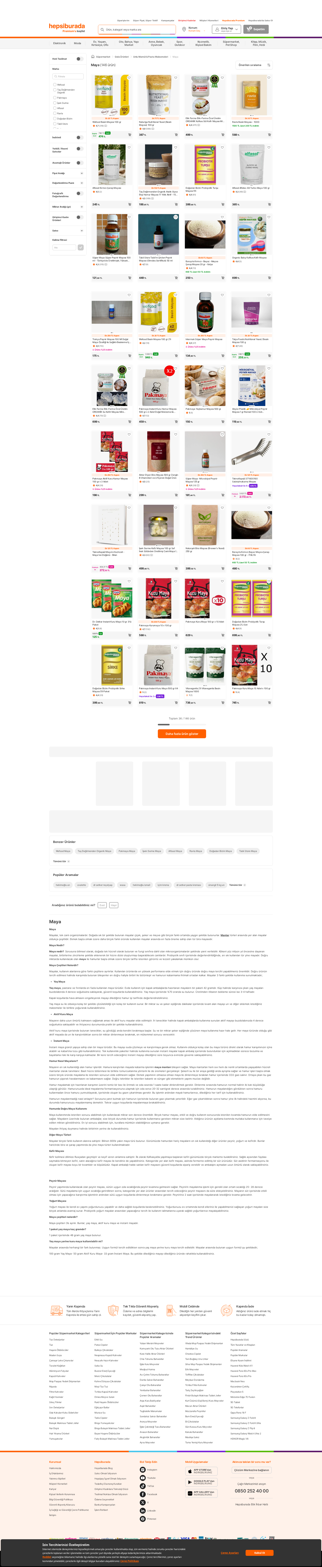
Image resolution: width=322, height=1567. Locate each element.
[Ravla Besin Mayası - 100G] (251, 95)
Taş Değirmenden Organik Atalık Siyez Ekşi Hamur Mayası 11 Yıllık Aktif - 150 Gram (158, 193)
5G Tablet (235, 1402)
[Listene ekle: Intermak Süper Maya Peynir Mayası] (222, 295)
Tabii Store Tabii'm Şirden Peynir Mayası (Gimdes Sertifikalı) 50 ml (156, 259)
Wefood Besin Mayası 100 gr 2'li (155, 339)
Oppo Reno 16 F (238, 1412)
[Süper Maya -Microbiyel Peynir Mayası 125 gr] (205, 452)
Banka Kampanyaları (104, 1504)
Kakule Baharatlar (194, 1432)
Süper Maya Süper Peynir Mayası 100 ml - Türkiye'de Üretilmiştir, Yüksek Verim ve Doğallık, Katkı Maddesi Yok (111, 259)
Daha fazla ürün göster (182, 734)
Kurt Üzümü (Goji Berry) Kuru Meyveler (204, 1400)
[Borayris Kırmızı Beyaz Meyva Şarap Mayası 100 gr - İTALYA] (251, 525)
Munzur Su (99, 1412)
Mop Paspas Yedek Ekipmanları (64, 1381)
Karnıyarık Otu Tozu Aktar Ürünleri (156, 1348)
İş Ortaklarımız (56, 1473)
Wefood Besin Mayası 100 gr (106, 122)
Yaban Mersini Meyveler (152, 1343)
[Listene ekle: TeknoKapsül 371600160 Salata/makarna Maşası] (269, 434)
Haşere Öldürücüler (58, 1350)
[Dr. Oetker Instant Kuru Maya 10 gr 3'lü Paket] (112, 599)
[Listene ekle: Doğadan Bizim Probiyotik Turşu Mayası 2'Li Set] (269, 581)
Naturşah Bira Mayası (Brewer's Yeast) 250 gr (205, 550)
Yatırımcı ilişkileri (57, 1478)
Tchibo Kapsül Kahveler (106, 1391)
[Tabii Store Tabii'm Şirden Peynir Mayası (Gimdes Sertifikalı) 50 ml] (158, 234)
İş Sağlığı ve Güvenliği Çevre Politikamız (69, 1509)
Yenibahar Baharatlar (150, 1390)
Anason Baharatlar (149, 1432)
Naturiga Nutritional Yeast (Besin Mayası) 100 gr (155, 123)
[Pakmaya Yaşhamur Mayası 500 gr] (205, 386)
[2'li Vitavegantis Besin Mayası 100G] (205, 665)
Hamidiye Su (191, 1348)
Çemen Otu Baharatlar (151, 1395)
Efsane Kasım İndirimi (241, 1360)
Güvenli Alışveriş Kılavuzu (62, 1504)
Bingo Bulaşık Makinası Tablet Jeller (112, 1428)
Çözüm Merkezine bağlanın (251, 1470)
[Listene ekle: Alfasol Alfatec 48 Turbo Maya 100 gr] (269, 147)
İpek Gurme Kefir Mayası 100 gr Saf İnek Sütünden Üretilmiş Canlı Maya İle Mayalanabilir (158, 550)
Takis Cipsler (100, 1417)
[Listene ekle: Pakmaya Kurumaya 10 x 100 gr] (175, 581)
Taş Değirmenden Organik (66, 91)
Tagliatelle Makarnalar (151, 1411)
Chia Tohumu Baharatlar (152, 1359)
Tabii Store (62, 123)
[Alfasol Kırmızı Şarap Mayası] (112, 165)
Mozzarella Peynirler (195, 1411)
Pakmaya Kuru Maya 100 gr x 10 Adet (205, 621)
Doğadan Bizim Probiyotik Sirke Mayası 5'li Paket (108, 690)
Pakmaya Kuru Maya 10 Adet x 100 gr (251, 688)
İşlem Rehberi (101, 1509)
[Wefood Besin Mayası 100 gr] (112, 95)
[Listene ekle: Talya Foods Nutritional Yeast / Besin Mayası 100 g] (269, 295)
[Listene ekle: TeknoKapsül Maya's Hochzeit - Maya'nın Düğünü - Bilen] (129, 508)
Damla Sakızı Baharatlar (152, 1379)
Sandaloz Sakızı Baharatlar (153, 1416)
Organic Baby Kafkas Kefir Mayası (249, 257)
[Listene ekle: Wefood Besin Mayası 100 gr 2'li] (175, 295)
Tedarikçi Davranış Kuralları (108, 1483)
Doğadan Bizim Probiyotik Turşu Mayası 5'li (202, 189)
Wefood (61, 84)
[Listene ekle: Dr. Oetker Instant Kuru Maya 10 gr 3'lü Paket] (129, 581)
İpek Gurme (63, 102)
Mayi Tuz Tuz (101, 1386)
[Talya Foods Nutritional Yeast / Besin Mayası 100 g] (251, 312)
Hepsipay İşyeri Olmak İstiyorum (110, 1478)
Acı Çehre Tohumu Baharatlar (154, 1374)
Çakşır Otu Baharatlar (150, 1385)
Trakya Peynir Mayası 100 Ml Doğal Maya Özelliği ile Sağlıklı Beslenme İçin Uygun (111, 341)
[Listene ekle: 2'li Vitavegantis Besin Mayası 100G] (222, 648)
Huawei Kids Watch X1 (242, 1365)
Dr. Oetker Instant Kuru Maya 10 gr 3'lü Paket (111, 623)
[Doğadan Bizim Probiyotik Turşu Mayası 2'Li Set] (251, 599)
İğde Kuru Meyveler (149, 1364)
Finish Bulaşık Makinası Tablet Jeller (203, 1395)
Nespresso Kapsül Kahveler (108, 1355)
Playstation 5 (237, 1391)
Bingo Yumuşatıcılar (104, 1423)
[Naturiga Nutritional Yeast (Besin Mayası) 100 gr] (158, 95)
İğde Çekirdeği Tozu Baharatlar (155, 1426)
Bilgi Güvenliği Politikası (61, 1499)
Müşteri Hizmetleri (209, 20)
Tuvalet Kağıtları (57, 1365)
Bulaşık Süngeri (57, 1417)
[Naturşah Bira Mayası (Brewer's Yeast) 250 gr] (205, 525)
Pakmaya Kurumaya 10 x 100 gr (155, 625)
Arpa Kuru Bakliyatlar (150, 1400)
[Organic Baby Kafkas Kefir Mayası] (251, 234)
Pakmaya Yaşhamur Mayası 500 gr (203, 408)
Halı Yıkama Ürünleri (59, 1433)
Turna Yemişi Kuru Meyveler (199, 1442)
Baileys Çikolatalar (103, 1350)
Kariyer (52, 1489)
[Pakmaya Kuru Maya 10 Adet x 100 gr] (251, 665)
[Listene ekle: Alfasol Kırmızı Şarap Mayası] (129, 147)
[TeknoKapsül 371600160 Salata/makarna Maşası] (251, 452)
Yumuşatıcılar (56, 1438)
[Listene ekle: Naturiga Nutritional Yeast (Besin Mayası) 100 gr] (175, 77)
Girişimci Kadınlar (187, 20)
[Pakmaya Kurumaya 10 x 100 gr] (158, 599)
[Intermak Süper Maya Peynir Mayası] (205, 312)
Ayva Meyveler (147, 1442)
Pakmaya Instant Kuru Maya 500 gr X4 (158, 688)
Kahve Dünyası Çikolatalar (107, 1381)
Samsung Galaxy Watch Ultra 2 (246, 1433)
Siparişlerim (123, 20)
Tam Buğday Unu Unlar (196, 1359)
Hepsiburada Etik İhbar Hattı (251, 1504)
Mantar (225, 935)
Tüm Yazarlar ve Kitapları (243, 1344)
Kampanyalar (167, 20)
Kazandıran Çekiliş (240, 1386)
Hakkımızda (55, 1468)
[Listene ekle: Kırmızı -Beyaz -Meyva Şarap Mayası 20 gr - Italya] (222, 217)
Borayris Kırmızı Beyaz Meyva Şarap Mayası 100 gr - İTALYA (250, 553)
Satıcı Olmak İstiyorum (105, 1473)
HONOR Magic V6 (239, 1438)
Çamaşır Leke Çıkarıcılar (61, 1360)
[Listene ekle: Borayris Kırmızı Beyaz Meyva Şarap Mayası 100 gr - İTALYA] (269, 508)
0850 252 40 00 (252, 1491)
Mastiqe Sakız (192, 1437)
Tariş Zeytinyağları (194, 1390)
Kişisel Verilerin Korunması (62, 1494)
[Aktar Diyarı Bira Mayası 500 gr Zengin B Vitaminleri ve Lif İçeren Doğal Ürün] (158, 452)
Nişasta (53, 1386)
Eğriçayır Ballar (101, 1407)
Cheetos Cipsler (193, 1353)
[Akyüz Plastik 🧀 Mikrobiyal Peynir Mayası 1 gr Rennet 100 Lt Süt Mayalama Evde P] (251, 386)
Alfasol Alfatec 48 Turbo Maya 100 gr (251, 188)
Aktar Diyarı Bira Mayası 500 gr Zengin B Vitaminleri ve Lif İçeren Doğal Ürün (158, 476)
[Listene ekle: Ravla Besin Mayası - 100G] (269, 77)
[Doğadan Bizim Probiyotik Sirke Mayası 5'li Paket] (112, 665)
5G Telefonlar (237, 1407)
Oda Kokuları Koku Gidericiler (63, 1412)
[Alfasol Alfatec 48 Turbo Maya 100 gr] (251, 165)
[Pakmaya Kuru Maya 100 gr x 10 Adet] (205, 599)
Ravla (60, 113)
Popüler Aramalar (239, 1350)
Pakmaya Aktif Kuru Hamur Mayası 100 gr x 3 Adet (110, 480)
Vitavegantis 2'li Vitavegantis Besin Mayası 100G (203, 690)
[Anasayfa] (93, 57)
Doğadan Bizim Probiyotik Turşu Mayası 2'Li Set (248, 623)
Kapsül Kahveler (57, 1376)
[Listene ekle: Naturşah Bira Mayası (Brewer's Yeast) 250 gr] (222, 508)
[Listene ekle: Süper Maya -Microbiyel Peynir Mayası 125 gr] (222, 434)
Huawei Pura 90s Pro (241, 1376)
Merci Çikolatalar (102, 1376)
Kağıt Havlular (56, 1397)
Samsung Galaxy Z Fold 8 (243, 1417)
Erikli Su (98, 1339)
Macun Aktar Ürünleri (195, 1406)
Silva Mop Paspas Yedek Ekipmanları (203, 1364)
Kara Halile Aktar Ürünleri (152, 1353)
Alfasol (60, 108)
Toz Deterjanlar (56, 1339)
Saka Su (98, 1365)
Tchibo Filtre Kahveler (196, 1385)
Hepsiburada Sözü (240, 1339)
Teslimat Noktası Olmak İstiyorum (110, 1494)
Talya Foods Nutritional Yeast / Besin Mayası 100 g (250, 341)
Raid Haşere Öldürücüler (106, 1402)
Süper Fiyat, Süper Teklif (145, 20)
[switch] (80, 59)
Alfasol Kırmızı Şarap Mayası (106, 188)
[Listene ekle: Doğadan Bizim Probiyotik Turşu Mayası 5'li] (222, 147)
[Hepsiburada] (67, 26)
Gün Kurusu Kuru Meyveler (198, 1426)
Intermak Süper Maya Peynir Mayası (204, 339)
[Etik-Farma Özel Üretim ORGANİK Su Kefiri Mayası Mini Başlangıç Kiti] (112, 386)
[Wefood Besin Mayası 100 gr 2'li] (158, 312)
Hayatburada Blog (103, 1468)
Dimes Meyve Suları (104, 1397)
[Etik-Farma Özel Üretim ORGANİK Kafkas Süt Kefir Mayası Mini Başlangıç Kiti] (205, 95)
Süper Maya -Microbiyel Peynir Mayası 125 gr (201, 480)
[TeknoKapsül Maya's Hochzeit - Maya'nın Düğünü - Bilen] (112, 525)
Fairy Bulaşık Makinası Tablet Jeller (111, 1438)
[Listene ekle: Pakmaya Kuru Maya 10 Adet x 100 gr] (269, 648)
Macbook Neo (238, 1381)
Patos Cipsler (101, 1344)
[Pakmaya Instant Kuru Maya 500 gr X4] (158, 665)
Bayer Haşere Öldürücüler (107, 1433)
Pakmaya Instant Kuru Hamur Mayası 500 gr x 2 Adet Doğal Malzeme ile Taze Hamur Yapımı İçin (157, 410)
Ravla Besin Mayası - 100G (245, 122)
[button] (112, 134)
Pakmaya (62, 97)
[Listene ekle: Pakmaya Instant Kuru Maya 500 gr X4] (175, 648)
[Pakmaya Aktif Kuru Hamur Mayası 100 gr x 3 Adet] (112, 452)
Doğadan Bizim (64, 118)
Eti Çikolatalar (192, 1421)
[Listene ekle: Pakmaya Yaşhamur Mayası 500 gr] (222, 368)
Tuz (51, 1344)
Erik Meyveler (192, 1369)
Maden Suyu (55, 1355)
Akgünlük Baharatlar (150, 1437)
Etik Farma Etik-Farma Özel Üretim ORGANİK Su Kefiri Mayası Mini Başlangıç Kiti (110, 410)
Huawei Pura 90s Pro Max (243, 1370)
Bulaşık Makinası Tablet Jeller (64, 1423)
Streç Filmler (55, 1402)
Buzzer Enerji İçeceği (104, 1370)
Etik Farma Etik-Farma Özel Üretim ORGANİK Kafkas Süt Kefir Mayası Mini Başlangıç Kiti (205, 120)
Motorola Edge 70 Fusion (243, 1397)
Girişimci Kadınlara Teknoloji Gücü (111, 1489)
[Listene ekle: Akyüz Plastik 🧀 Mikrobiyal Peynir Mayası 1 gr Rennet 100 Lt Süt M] (269, 368)
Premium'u (70, 31)
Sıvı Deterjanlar (56, 1407)
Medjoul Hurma (147, 1369)
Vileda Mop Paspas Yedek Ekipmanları (204, 1343)
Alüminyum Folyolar (59, 1370)
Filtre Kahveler (56, 1391)
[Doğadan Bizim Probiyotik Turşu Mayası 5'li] (205, 165)
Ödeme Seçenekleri (104, 1499)
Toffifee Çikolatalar (194, 1374)
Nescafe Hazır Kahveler (106, 1360)
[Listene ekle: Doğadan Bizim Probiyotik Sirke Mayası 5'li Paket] (129, 648)
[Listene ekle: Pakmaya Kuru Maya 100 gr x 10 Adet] (222, 581)
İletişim (52, 1515)
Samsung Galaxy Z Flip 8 (243, 1428)
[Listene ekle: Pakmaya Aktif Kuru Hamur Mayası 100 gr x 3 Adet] (129, 434)
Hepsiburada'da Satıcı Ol (260, 20)
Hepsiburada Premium (233, 20)
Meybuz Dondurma (194, 1379)
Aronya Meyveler (148, 1421)
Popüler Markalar (239, 1355)
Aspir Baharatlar (147, 1406)
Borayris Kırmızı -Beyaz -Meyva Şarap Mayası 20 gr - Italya (202, 263)
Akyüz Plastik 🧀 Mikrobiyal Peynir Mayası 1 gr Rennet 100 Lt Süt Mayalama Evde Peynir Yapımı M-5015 (249, 410)
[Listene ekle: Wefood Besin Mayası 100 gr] (129, 77)
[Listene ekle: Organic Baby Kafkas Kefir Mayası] (269, 217)
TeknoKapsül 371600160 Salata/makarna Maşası (245, 480)
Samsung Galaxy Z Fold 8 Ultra (246, 1423)
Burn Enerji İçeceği (194, 1416)
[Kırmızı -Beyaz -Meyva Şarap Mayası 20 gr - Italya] (205, 234)
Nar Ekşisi (54, 1428)
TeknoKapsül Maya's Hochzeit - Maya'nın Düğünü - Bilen (108, 553)
